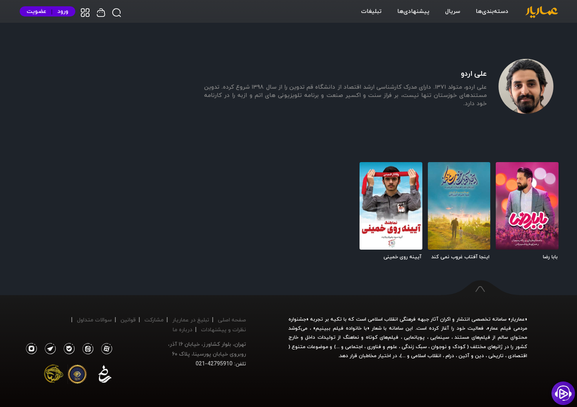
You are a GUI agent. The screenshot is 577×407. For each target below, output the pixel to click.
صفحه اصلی (232, 320)
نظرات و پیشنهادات (223, 329)
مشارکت (154, 320)
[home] (541, 12)
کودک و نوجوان (448, 346)
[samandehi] (105, 375)
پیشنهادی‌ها (413, 11)
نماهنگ (351, 337)
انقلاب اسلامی (425, 355)
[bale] (67, 348)
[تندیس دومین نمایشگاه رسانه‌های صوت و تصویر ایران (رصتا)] (54, 375)
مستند (462, 337)
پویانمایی (414, 337)
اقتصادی (517, 355)
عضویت (36, 11)
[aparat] (105, 348)
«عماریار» (517, 319)
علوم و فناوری (382, 346)
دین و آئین (471, 355)
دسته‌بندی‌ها (492, 11)
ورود (62, 11)
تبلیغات (371, 11)
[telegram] (48, 348)
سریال (452, 11)
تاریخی (496, 355)
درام (450, 355)
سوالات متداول (94, 320)
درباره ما (182, 329)
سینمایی (439, 337)
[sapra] (77, 375)
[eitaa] (86, 348)
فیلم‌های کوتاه (382, 337)
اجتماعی (353, 346)
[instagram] (31, 348)
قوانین (128, 320)
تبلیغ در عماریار (190, 320)
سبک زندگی (414, 346)
